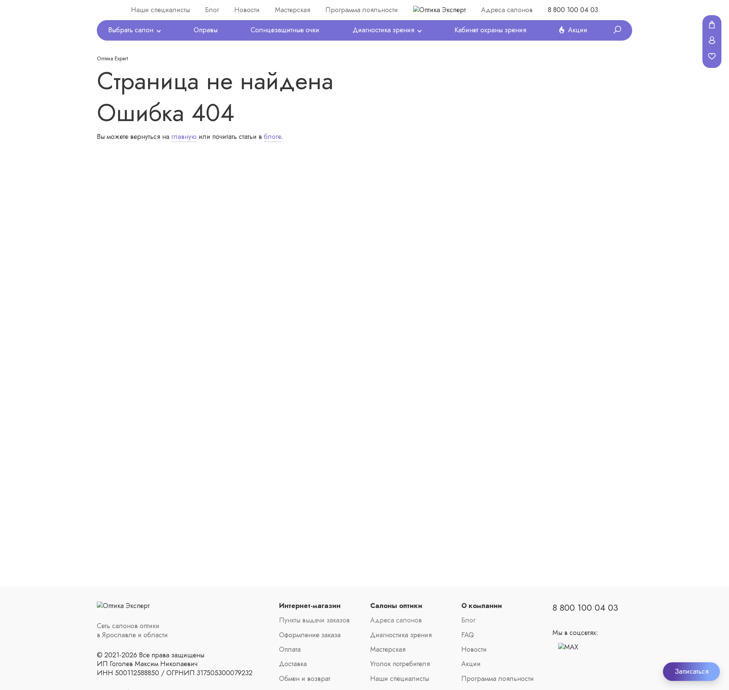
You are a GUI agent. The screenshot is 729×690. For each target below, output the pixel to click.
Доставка (293, 664)
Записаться (691, 671)
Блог (212, 10)
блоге (272, 137)
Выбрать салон (130, 30)
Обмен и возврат (304, 678)
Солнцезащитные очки (285, 30)
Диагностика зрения (383, 30)
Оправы (206, 30)
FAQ (467, 635)
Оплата (290, 649)
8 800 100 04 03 (573, 10)
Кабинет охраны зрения (490, 30)
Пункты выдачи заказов (314, 620)
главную (184, 137)
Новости (247, 10)
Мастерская (292, 10)
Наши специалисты (160, 10)
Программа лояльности (361, 10)
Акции (577, 30)
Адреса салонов (507, 10)
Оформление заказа (310, 635)
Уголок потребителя (400, 664)
